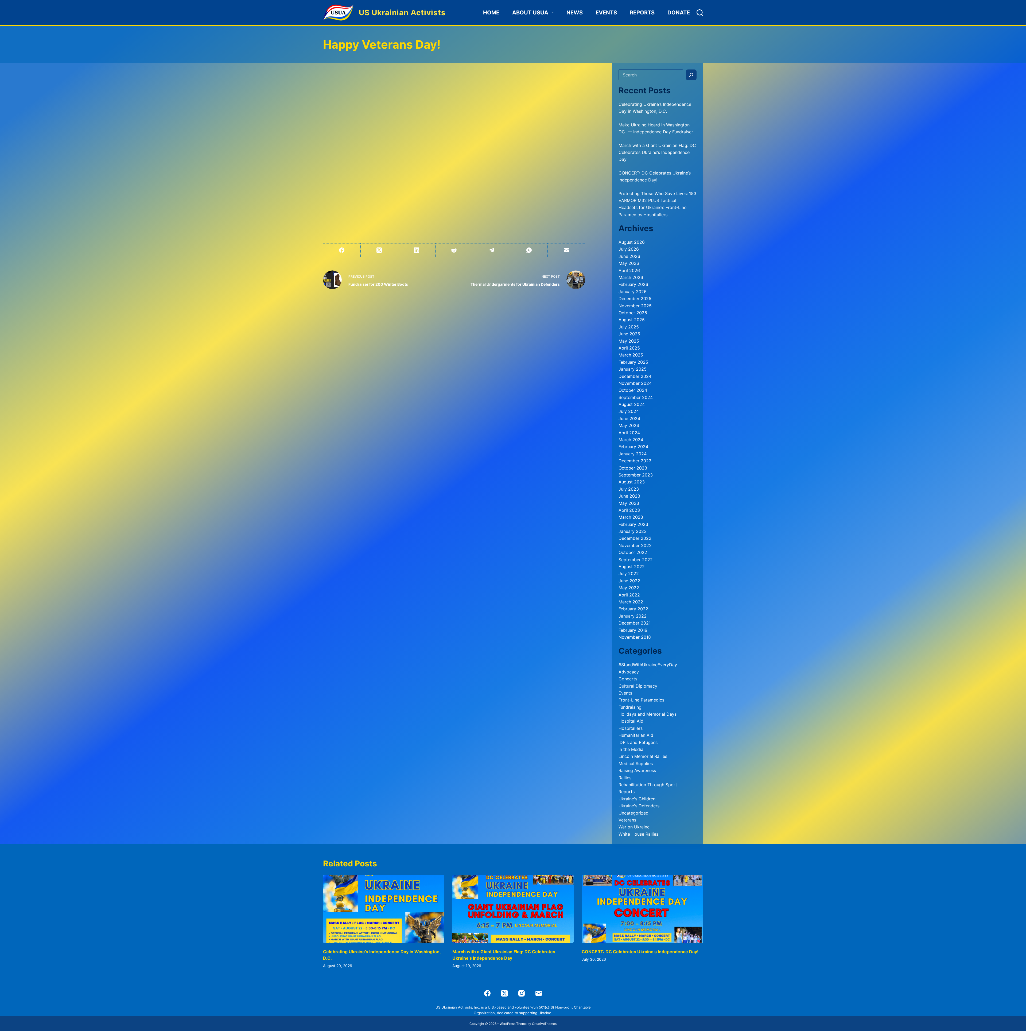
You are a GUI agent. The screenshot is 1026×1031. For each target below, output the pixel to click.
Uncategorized (633, 813)
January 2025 (633, 369)
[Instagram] (521, 993)
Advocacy (629, 672)
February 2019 (633, 630)
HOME (491, 12)
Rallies (625, 777)
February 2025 (633, 362)
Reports (642, 12)
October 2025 (633, 312)
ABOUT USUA (530, 12)
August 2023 (632, 482)
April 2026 (629, 270)
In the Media (631, 749)
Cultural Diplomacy (638, 686)
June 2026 (629, 256)
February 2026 (633, 284)
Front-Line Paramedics (641, 700)
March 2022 (631, 601)
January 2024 (633, 453)
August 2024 (632, 404)
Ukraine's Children (637, 798)
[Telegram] (491, 250)
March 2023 (631, 517)
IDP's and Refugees (638, 742)
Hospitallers (631, 728)
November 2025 (635, 305)
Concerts (628, 678)
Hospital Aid (631, 721)
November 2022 (635, 545)
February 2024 (633, 446)
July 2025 (629, 327)
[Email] (566, 250)
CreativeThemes (544, 1024)
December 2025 (635, 298)
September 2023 (636, 475)
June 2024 (629, 418)
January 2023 (633, 531)
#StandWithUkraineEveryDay (648, 664)
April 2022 (629, 595)
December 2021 (635, 623)
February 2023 (633, 524)
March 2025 (631, 355)
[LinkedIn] (417, 250)
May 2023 (629, 503)
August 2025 (632, 319)
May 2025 (629, 341)
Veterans (627, 820)
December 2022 (635, 538)
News (574, 12)
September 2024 (636, 397)
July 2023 (629, 489)
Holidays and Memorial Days (648, 714)
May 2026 (629, 263)
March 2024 (631, 439)
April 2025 (629, 348)
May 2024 (629, 425)
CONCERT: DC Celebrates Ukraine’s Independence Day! (640, 951)
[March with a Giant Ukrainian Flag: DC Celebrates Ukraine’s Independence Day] (513, 909)
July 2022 (629, 573)
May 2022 (629, 587)
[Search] (700, 12)
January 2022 (633, 616)
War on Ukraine (634, 827)
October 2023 (633, 468)
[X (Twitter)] (379, 250)
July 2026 (629, 249)
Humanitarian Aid (636, 735)
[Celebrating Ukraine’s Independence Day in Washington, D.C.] (383, 909)
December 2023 (635, 460)
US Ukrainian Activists (402, 12)
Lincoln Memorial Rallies (643, 756)
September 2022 (636, 559)
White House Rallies (638, 834)
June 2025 (629, 333)
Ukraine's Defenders (639, 805)
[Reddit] (454, 250)
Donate (678, 12)
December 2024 (635, 376)
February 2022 (633, 608)
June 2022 (629, 580)
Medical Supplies (636, 763)
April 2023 (629, 510)
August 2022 (632, 566)
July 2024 (629, 411)
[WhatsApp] (529, 250)
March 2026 (631, 277)
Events (606, 12)
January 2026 (633, 291)
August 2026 (632, 242)
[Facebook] (342, 250)
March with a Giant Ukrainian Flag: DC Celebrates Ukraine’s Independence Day (657, 152)
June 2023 (629, 496)
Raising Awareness (637, 770)
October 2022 (633, 552)
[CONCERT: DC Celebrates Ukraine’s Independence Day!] (642, 909)
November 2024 (635, 383)
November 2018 (635, 637)
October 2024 (633, 390)
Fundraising (630, 707)
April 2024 (629, 432)
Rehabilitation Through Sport (648, 784)
